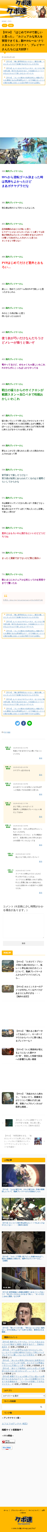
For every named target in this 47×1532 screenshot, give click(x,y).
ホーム (6, 1510)
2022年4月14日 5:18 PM (20, 826)
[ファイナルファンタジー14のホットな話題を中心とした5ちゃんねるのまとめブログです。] (23, 3)
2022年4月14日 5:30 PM (23, 854)
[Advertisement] (23, 111)
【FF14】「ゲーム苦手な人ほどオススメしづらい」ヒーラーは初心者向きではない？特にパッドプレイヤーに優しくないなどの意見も (23, 1352)
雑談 (8, 732)
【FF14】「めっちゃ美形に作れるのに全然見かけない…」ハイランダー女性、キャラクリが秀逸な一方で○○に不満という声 (23, 1363)
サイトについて (34, 1510)
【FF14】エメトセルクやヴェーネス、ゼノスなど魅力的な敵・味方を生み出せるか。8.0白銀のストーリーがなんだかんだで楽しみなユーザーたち (24, 70)
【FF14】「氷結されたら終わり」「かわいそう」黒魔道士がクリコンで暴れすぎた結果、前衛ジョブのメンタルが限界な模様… (29, 1100)
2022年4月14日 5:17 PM (20, 803)
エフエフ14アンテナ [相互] (15, 1423)
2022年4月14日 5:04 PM (20, 784)
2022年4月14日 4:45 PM (20, 767)
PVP (5, 732)
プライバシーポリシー (18, 1510)
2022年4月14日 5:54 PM (23, 871)
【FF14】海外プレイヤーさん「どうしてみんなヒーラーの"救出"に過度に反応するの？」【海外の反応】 (23, 1344)
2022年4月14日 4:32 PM (20, 748)
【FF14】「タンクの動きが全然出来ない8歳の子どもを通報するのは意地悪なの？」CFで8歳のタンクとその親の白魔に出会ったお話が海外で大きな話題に (24, 80)
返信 (40, 758)
